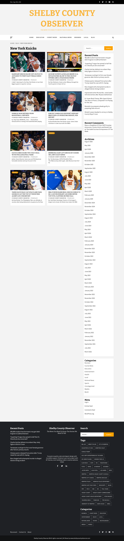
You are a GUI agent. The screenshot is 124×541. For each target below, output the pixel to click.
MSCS (88, 489)
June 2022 (88, 317)
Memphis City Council (88, 478)
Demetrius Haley (100, 448)
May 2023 (87, 275)
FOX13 (83, 466)
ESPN (91, 463)
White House (100, 504)
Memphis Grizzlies (102, 478)
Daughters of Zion (87, 448)
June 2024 (88, 226)
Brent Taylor (92, 444)
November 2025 (90, 161)
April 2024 (88, 233)
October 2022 (89, 302)
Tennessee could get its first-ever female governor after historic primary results (98, 76)
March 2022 (88, 329)
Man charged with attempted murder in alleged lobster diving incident (97, 88)
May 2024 (87, 229)
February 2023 (89, 287)
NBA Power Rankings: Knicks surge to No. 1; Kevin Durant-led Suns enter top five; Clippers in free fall (64, 194)
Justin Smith (85, 470)
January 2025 (89, 199)
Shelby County (86, 492)
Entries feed (89, 406)
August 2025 (89, 172)
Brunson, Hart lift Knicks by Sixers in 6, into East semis (63, 154)
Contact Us (22, 532)
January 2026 (89, 153)
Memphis (84, 474)
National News (66, 37)
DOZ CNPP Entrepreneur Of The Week (92, 455)
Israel (89, 466)
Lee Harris (103, 470)
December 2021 (90, 340)
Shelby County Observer (21, 80)
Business (77, 37)
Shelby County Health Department (92, 496)
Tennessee (96, 500)
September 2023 (90, 260)
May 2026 (87, 145)
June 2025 (88, 180)
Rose (86, 125)
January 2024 (89, 245)
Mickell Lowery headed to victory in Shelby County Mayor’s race (99, 113)
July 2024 (88, 222)
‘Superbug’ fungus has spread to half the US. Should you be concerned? (98, 65)
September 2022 (90, 306)
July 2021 (88, 348)
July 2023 (88, 268)
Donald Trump (86, 451)
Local (86, 37)
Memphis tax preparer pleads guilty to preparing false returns (97, 107)
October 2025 (89, 164)
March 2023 (88, 283)
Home (31, 37)
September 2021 (90, 344)
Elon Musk (85, 463)
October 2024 (89, 210)
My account (13, 532)
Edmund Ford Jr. (99, 459)
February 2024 (89, 241)
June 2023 (88, 271)
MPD (83, 489)
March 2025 (88, 191)
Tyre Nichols (105, 500)
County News (52, 37)
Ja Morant (97, 466)
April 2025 (88, 187)
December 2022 (90, 294)
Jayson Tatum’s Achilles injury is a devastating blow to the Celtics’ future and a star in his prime (63, 76)
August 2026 (89, 142)
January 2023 (89, 291)
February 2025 (89, 195)
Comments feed (90, 410)
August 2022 (89, 310)
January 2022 (89, 336)
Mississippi (102, 485)
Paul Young (105, 489)
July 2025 (88, 176)
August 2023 (89, 264)
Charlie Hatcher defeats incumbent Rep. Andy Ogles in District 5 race (98, 70)
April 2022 (88, 325)
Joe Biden (105, 466)
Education (40, 37)
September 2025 (90, 168)
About (29, 532)
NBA (93, 489)
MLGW (109, 485)
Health (87, 375)
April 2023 (88, 279)
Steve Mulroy (108, 496)
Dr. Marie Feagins (87, 459)
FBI (96, 463)
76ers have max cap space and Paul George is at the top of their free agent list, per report (27, 194)
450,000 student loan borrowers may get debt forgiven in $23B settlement (98, 59)
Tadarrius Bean (86, 500)
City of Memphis (103, 444)
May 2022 (87, 321)
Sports (15, 54)
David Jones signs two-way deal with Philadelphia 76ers (25, 154)
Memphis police (86, 481)
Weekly (87, 389)
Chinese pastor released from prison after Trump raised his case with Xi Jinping (98, 82)
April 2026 (88, 149)
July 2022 (88, 314)
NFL (98, 489)
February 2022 (89, 333)
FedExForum (103, 463)
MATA (110, 470)
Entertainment (89, 372)
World (87, 392)
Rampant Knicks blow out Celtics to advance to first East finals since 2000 (27, 76)
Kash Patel (95, 470)
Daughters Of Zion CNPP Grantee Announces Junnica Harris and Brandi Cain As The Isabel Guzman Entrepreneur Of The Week (99, 128)
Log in (86, 402)
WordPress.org (89, 414)
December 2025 (90, 157)
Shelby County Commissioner (101, 492)
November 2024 (90, 207)
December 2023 (90, 249)
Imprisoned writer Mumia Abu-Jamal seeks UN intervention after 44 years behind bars (99, 94)
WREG (108, 504)
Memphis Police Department (101, 481)
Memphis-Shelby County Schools (99, 474)
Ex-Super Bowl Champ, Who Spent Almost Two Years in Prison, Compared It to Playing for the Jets (98, 100)
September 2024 (90, 214)
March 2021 (88, 352)
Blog (93, 37)
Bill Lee (84, 444)
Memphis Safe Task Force (89, 485)
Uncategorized (89, 386)
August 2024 (89, 218)
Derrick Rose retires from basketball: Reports (23, 114)
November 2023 (90, 252)
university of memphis (88, 504)
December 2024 (90, 203)
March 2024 (88, 237)
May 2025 (87, 184)
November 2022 (90, 298)
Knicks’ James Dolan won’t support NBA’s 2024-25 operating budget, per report (63, 115)
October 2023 (89, 256)
